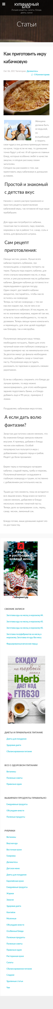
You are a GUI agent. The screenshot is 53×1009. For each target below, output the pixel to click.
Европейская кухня (15, 881)
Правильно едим (14, 784)
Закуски (10, 900)
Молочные (11, 919)
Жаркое (10, 894)
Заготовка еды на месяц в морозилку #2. (25, 628)
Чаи (8, 988)
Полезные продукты (16, 817)
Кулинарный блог (26, 8)
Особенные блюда (15, 931)
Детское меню (13, 869)
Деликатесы (32, 71)
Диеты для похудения (16, 739)
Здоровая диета (14, 745)
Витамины (11, 772)
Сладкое (10, 975)
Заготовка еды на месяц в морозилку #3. (25, 622)
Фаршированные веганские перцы (22, 644)
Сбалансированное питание (19, 752)
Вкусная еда (12, 844)
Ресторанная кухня (15, 956)
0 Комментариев (41, 75)
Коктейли (11, 913)
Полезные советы (14, 778)
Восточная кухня (14, 850)
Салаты (10, 963)
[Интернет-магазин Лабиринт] (21, 598)
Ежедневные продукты (17, 804)
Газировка (11, 856)
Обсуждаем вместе (15, 811)
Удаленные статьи (15, 981)
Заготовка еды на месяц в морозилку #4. (25, 615)
